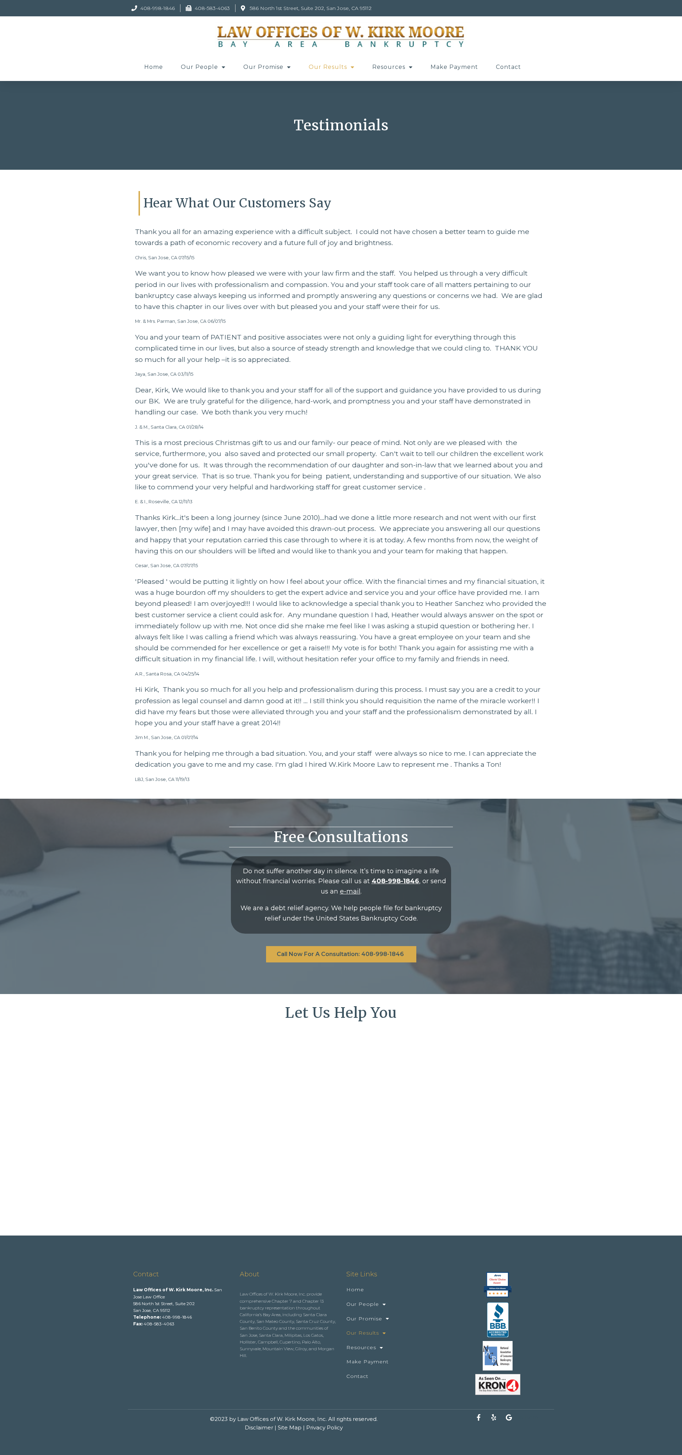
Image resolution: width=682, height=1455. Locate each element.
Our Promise (263, 67)
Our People (199, 67)
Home (153, 67)
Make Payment (454, 67)
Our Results (328, 67)
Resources (388, 67)
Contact (508, 67)
